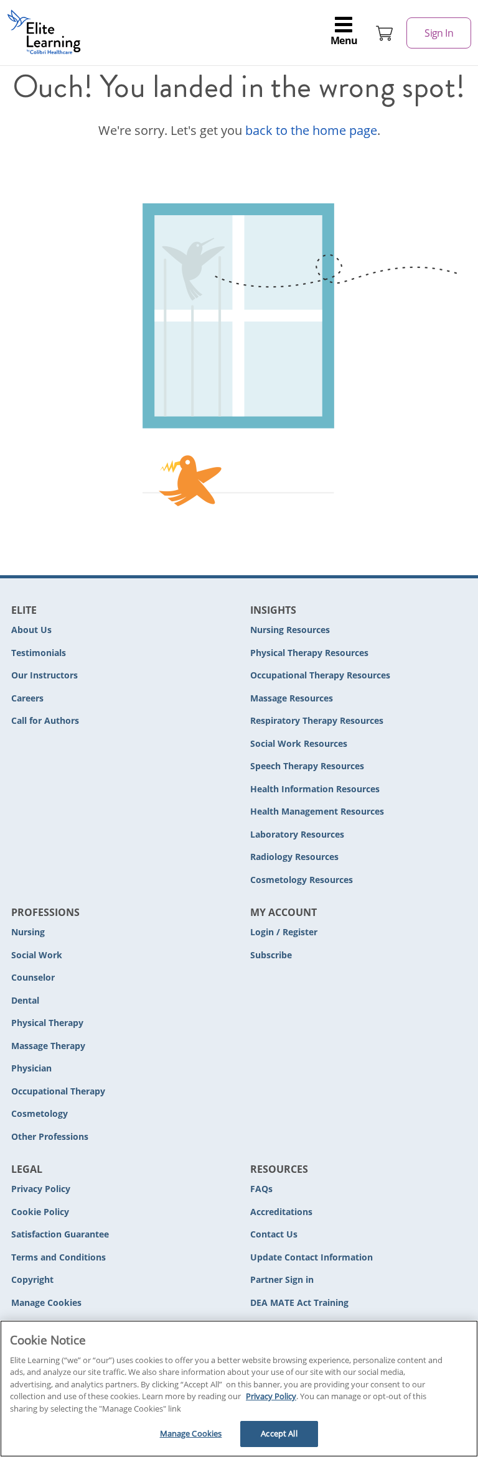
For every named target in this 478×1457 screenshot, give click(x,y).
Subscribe (271, 955)
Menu (344, 40)
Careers (27, 698)
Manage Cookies (46, 1303)
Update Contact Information (311, 1257)
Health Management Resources (317, 811)
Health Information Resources (315, 789)
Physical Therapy (47, 1023)
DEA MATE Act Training (299, 1302)
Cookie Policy (40, 1212)
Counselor (33, 977)
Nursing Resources (290, 630)
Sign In (438, 33)
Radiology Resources (294, 857)
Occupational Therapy (58, 1091)
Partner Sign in (282, 1279)
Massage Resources (291, 698)
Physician (31, 1068)
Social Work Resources (298, 743)
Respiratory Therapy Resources (316, 720)
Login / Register (283, 932)
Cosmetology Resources (301, 880)
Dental (25, 1000)
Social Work (36, 955)
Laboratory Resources (297, 834)
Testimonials (38, 653)
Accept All (279, 1433)
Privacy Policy (40, 1189)
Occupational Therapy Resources (320, 675)
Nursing (28, 932)
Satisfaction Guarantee (60, 1234)
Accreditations (281, 1212)
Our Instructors (44, 675)
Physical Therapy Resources (309, 653)
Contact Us (274, 1234)
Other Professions (49, 1136)
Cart (384, 33)
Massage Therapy (48, 1046)
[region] (239, 1388)
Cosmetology (39, 1113)
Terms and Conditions (58, 1257)
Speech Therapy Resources (307, 766)
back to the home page (311, 130)
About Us (31, 630)
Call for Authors (45, 720)
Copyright (32, 1279)
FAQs (261, 1189)
